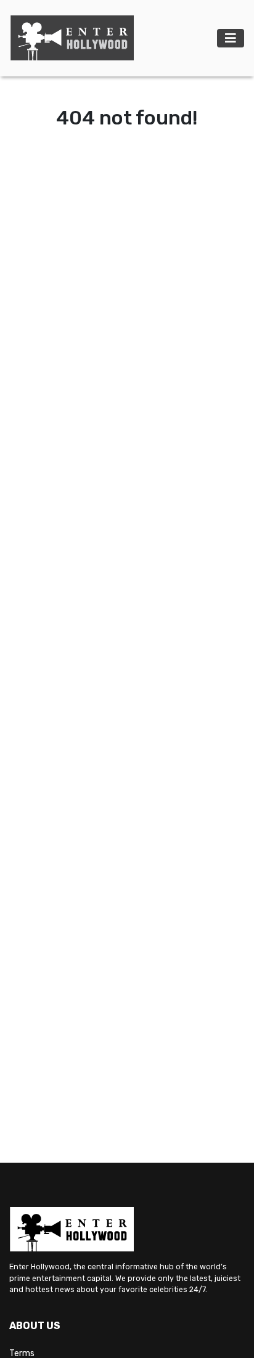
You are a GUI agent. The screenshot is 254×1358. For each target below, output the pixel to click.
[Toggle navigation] (230, 38)
